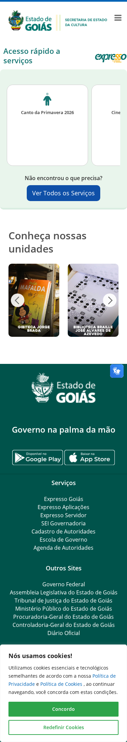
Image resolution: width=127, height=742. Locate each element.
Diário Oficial (63, 633)
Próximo (110, 300)
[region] (63, 693)
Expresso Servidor (63, 515)
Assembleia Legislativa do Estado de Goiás (64, 592)
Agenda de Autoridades (63, 547)
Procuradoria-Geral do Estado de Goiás (63, 616)
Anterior (17, 300)
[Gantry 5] (63, 388)
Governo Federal (63, 584)
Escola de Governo (63, 539)
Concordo (63, 709)
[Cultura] (57, 20)
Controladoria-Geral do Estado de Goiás (64, 625)
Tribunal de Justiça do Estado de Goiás (63, 600)
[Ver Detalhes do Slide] (29, 300)
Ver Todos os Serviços (63, 193)
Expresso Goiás (63, 499)
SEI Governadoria (63, 523)
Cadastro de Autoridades (63, 531)
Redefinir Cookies (63, 727)
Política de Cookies (62, 684)
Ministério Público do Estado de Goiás (63, 608)
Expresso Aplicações (63, 507)
